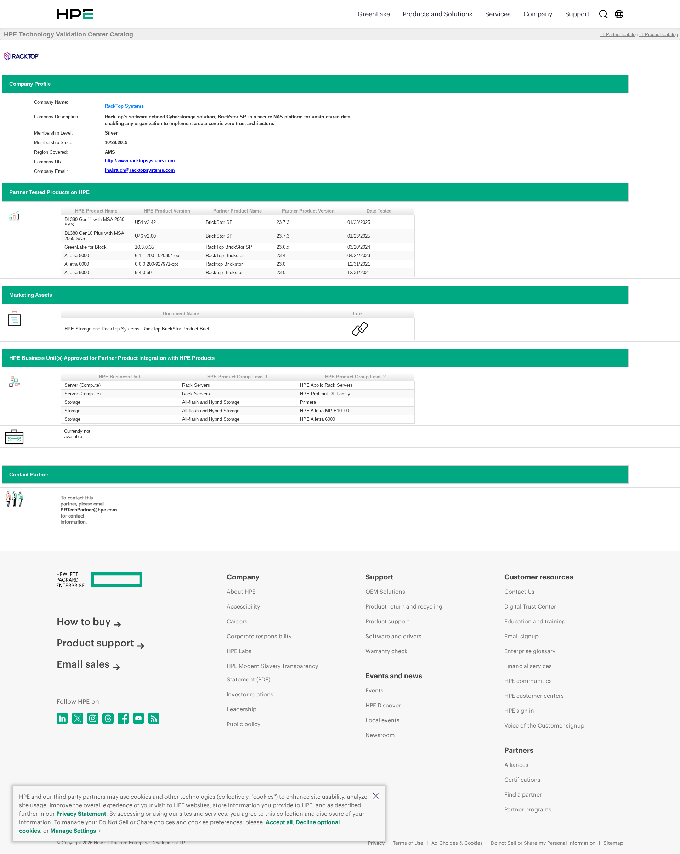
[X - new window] (77, 718)
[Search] (603, 14)
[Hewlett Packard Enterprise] (75, 14)
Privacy (376, 843)
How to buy (83, 621)
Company (537, 14)
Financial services (528, 665)
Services (498, 14)
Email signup (521, 636)
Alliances (516, 764)
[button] (376, 796)
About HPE (241, 591)
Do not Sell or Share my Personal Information (543, 843)
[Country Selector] (619, 14)
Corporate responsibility (259, 636)
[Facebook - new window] (123, 718)
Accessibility (243, 606)
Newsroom (380, 735)
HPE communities (528, 680)
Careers (237, 621)
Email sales (83, 664)
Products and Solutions (437, 14)
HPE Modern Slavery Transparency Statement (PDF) (272, 672)
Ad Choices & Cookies (457, 843)
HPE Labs (239, 651)
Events (375, 690)
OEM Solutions (385, 591)
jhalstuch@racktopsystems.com (140, 170)
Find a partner (523, 794)
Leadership (241, 709)
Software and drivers (393, 636)
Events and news (394, 675)
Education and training (535, 621)
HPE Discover (383, 705)
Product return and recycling (404, 606)
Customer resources (538, 576)
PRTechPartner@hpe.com (89, 510)
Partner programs (527, 809)
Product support (95, 643)
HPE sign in (519, 710)
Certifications (522, 779)
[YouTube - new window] (138, 718)
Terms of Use (408, 843)
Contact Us (519, 591)
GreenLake (374, 14)
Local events (383, 720)
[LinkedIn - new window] (62, 718)
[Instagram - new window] (92, 718)
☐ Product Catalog (658, 34)
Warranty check (386, 651)
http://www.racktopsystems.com (140, 160)
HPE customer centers (534, 695)
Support (577, 14)
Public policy (243, 724)
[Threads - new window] (108, 718)
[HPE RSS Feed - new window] (153, 718)
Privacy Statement (81, 813)
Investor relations (250, 694)
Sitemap (613, 843)
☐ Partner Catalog (619, 34)
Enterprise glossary (529, 651)
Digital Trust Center (530, 606)
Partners (518, 750)
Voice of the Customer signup (544, 725)
